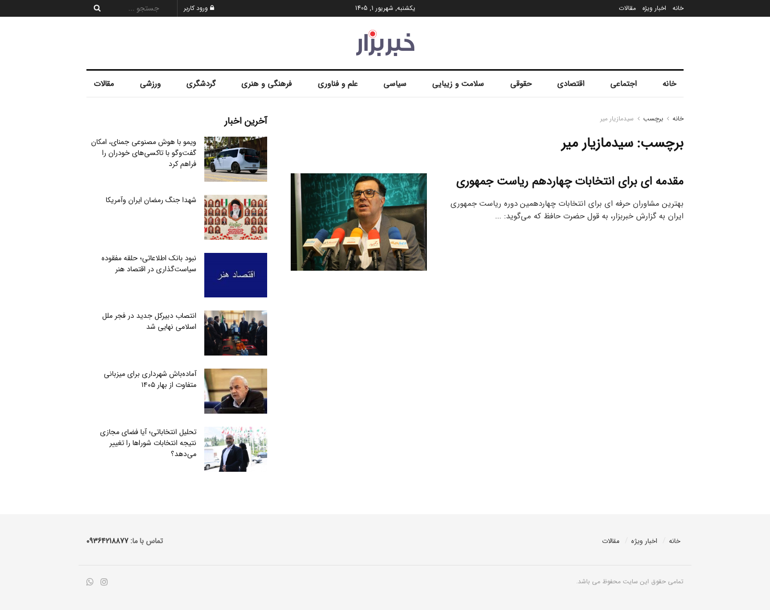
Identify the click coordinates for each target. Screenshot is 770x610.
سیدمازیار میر (617, 119)
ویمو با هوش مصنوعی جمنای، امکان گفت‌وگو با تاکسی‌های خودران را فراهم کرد (143, 153)
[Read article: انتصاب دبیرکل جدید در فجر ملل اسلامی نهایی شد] (235, 333)
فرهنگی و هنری (266, 83)
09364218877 (107, 541)
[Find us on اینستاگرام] (104, 582)
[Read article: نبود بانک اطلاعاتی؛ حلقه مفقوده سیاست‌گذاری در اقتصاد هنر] (235, 275)
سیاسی (394, 83)
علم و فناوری (338, 83)
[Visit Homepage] (385, 43)
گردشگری (201, 83)
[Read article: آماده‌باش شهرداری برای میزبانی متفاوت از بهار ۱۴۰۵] (235, 391)
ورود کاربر (197, 8)
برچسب (653, 119)
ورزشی (150, 83)
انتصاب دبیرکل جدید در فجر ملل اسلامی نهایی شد (149, 321)
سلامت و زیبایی (458, 83)
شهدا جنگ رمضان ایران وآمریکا (151, 200)
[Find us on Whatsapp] (90, 582)
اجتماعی (623, 83)
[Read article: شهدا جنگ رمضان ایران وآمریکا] (235, 217)
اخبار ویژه (654, 8)
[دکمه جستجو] (94, 8)
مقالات (627, 8)
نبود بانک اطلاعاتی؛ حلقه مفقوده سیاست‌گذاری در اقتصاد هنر (149, 263)
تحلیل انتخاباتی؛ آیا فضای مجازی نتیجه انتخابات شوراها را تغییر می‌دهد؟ (148, 443)
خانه (678, 8)
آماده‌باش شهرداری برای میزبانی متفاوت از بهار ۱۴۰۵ (150, 379)
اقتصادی (571, 83)
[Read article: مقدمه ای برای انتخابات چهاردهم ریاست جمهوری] (359, 222)
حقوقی (521, 83)
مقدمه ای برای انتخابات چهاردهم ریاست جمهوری (570, 181)
